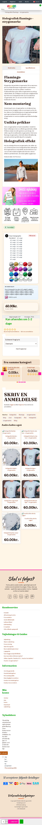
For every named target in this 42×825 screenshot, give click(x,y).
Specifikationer (30, 68)
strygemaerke (31, 415)
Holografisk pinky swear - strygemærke (11, 533)
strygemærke (7, 420)
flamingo (21, 415)
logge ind (12, 405)
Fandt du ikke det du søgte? (13, 368)
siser (10, 417)
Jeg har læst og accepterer (6, 762)
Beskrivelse (11, 68)
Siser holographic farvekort (16, 247)
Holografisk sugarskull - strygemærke (11, 501)
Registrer (21, 405)
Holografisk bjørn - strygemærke (30, 469)
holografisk (13, 415)
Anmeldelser (21, 72)
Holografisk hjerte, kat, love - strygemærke (30, 437)
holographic (17, 417)
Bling (15, 420)
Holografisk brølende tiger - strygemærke (30, 501)
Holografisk (32, 417)
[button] (2, 373)
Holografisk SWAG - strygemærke (11, 469)
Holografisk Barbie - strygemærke (11, 437)
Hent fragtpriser (21, 349)
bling (4, 417)
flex (25, 417)
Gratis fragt (31, 367)
